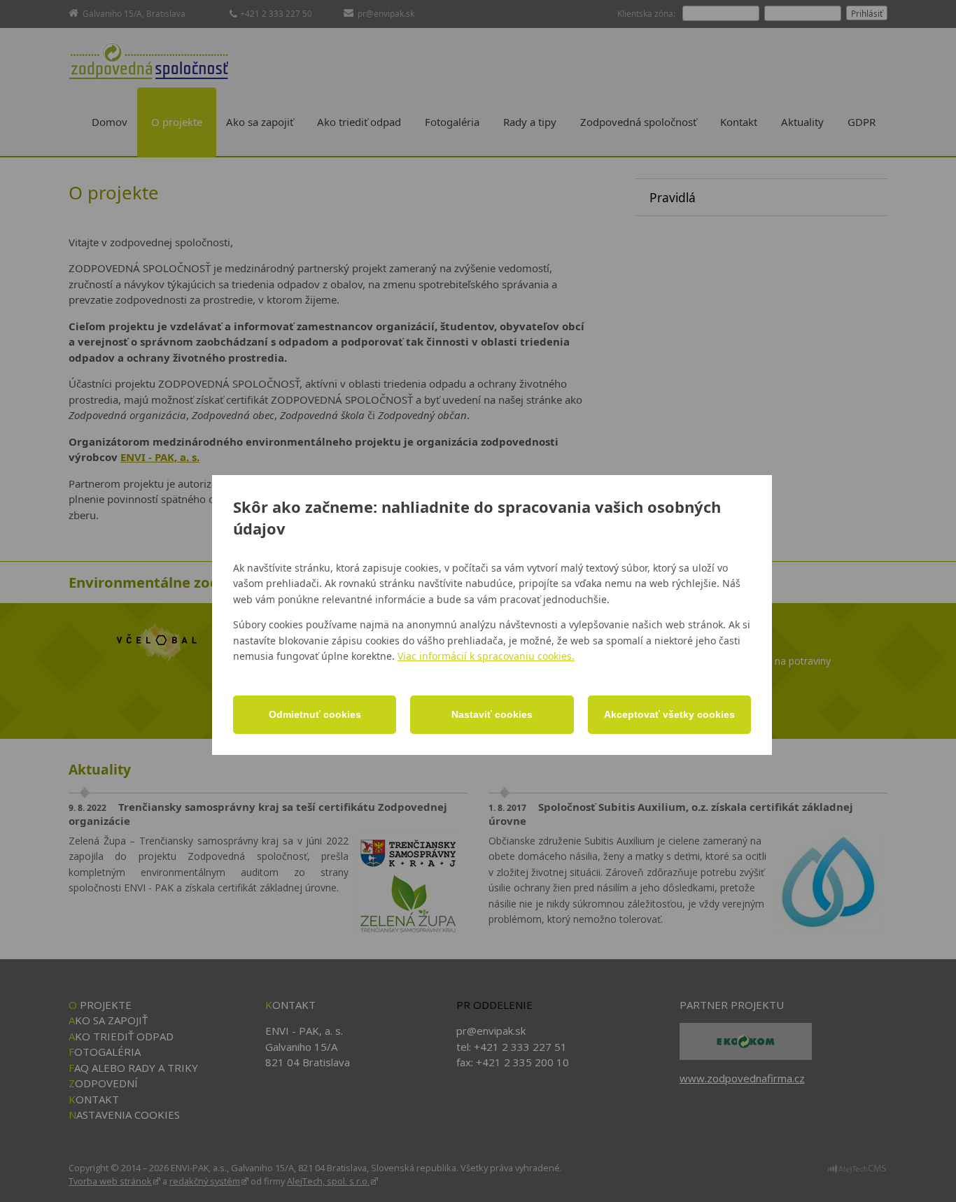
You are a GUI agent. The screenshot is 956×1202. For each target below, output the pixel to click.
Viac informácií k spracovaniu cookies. (486, 656)
